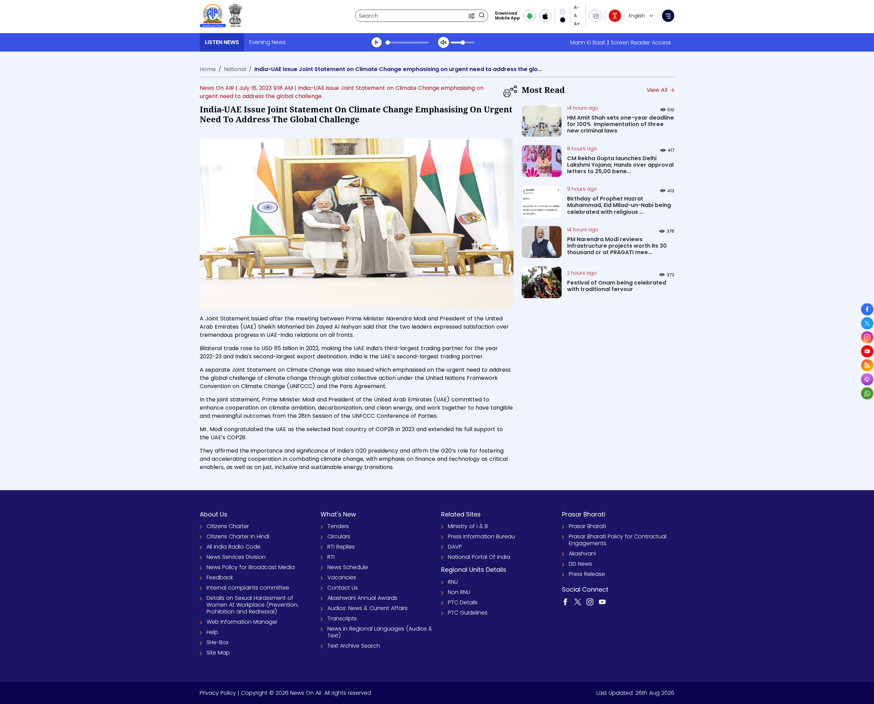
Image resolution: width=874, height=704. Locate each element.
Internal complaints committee (248, 588)
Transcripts (342, 618)
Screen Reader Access (641, 42)
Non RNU (459, 592)
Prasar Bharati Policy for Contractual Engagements (617, 540)
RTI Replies (341, 547)
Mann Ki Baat (587, 42)
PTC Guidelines (468, 613)
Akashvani (582, 553)
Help (212, 632)
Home (208, 69)
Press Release (587, 574)
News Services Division (236, 557)
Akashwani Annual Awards (362, 598)
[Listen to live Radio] (615, 16)
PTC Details (463, 602)
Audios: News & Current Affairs (367, 608)
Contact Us (342, 588)
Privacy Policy (218, 693)
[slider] (407, 42)
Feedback (220, 577)
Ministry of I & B (468, 526)
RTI (331, 557)
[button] (472, 16)
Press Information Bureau (481, 536)
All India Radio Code (233, 547)
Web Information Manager (242, 622)
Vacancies (341, 577)
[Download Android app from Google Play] (529, 16)
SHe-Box (217, 642)
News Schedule (347, 567)
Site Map (218, 653)
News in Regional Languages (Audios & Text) (379, 632)
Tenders (338, 526)
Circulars (338, 536)
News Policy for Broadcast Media (251, 567)
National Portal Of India (479, 557)
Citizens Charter (228, 526)
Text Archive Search (353, 646)
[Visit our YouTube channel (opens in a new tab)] (602, 602)
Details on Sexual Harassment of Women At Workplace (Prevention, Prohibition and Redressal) (252, 605)
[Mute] (443, 42)
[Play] (376, 42)
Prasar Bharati (587, 526)
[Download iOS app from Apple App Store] (545, 16)
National (235, 69)
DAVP (455, 547)
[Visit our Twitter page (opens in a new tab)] (577, 602)
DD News (580, 564)
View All (658, 90)
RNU (453, 582)
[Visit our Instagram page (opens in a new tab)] (590, 602)
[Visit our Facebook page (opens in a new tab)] (565, 602)
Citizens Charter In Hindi (238, 536)
